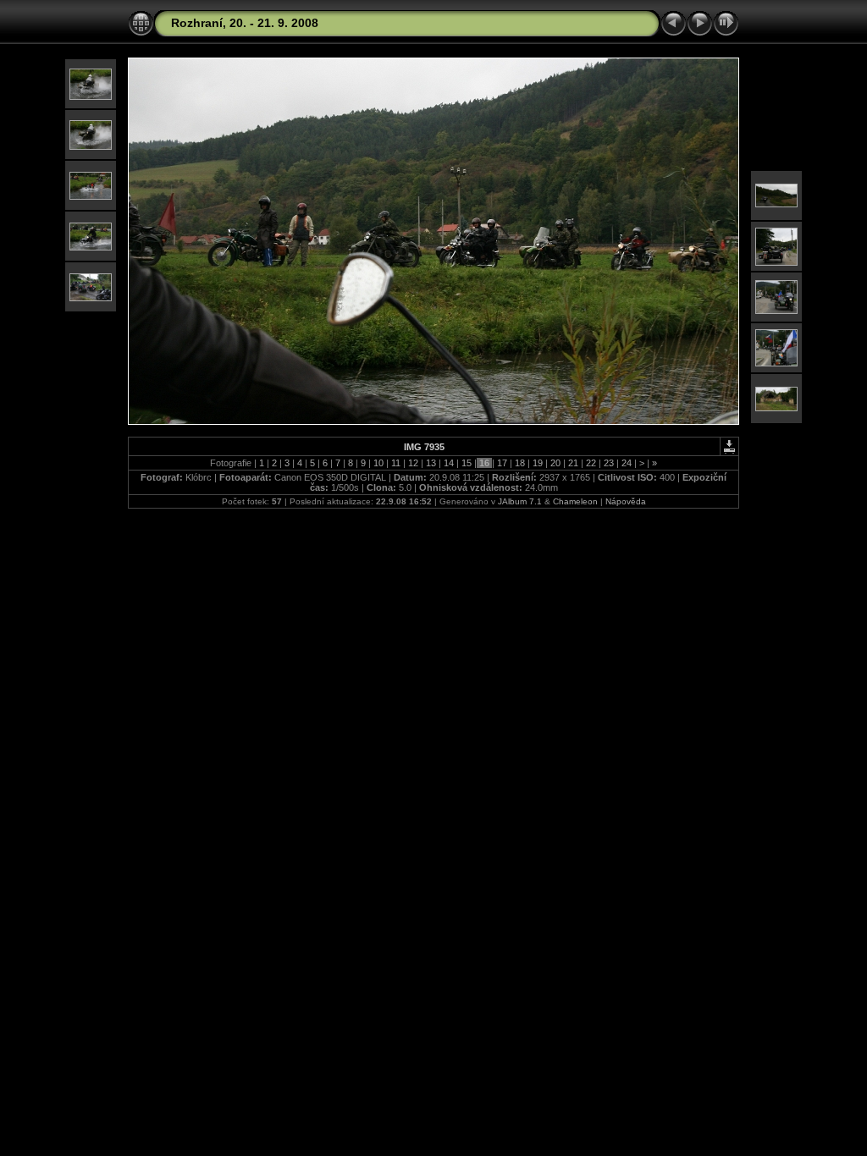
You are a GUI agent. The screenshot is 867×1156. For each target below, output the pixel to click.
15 (466, 463)
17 (502, 463)
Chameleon (575, 501)
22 (591, 463)
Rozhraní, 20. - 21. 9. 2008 (244, 23)
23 (608, 463)
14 (448, 463)
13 (431, 463)
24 (626, 463)
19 (537, 463)
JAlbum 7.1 (520, 501)
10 (378, 463)
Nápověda (625, 501)
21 (573, 463)
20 (555, 463)
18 (519, 463)
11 (396, 463)
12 (413, 463)
